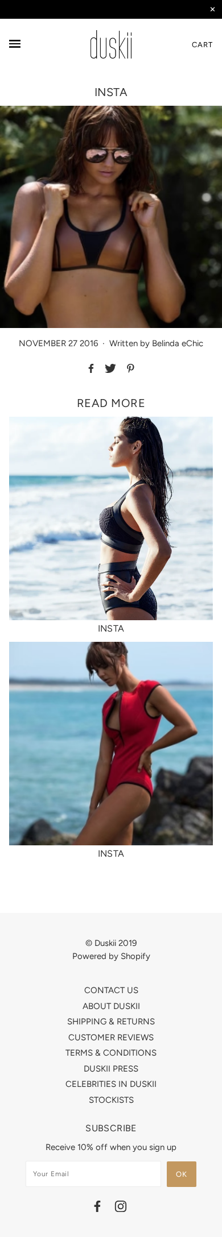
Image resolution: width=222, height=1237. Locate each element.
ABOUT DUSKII (111, 1006)
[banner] (111, 44)
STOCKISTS (111, 1100)
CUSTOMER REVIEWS (111, 1037)
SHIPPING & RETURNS (111, 1021)
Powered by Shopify (111, 956)
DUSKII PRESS (111, 1069)
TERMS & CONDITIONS (111, 1053)
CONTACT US (111, 990)
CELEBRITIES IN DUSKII (111, 1084)
